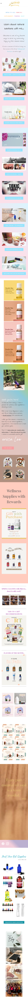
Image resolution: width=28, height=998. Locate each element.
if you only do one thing (14, 123)
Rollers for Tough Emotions (14, 273)
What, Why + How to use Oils (14, 74)
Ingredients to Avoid (14, 198)
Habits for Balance (14, 150)
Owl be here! (8, 448)
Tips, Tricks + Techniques (14, 225)
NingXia (19, 12)
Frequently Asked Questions (14, 922)
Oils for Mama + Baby (14, 174)
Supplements (8, 16)
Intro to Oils (10, 12)
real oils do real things (14, 98)
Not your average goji (14, 249)
